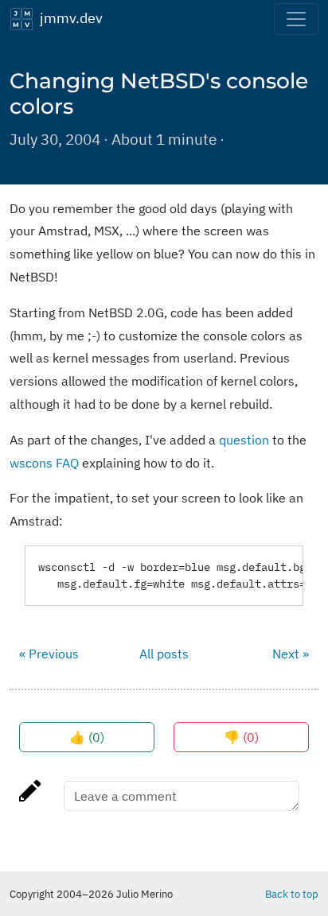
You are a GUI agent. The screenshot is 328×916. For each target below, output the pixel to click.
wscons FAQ (44, 463)
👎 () (241, 737)
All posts (164, 654)
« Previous (49, 654)
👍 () (86, 737)
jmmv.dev (68, 17)
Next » (290, 654)
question (244, 440)
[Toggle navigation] (296, 19)
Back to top (291, 894)
